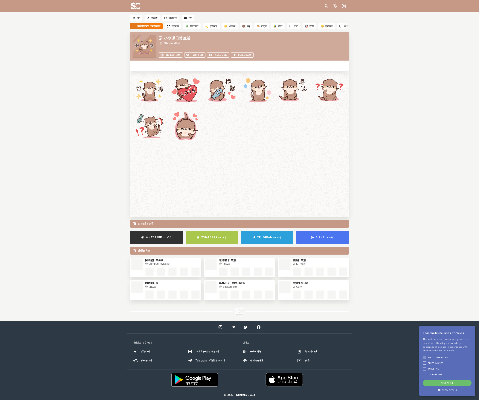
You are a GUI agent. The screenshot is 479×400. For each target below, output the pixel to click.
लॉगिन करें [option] (145, 351)
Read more (448, 350)
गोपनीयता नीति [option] (256, 360)
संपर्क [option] (307, 360)
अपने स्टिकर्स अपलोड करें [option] (207, 351)
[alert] (447, 361)
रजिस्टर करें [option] (146, 360)
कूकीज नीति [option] (255, 351)
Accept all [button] (447, 382)
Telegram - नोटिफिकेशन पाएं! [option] (210, 360)
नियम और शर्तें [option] (311, 351)
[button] (335, 5)
